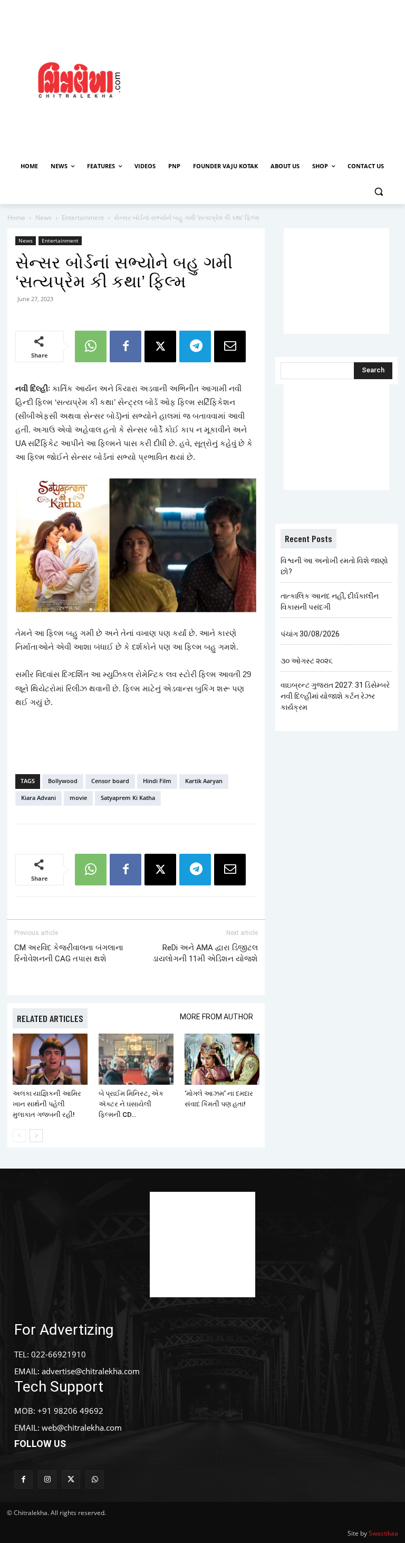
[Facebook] (125, 346)
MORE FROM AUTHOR (216, 1016)
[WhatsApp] (91, 346)
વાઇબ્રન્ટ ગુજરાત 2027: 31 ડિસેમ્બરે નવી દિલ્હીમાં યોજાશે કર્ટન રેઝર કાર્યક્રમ (335, 696)
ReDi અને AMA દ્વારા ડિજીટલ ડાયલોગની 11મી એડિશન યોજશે (205, 953)
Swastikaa (383, 1533)
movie (78, 798)
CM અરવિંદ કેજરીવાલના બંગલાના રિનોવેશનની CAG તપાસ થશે (68, 953)
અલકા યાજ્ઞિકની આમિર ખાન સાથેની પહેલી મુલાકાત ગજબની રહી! (47, 1103)
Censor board (110, 781)
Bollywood (63, 781)
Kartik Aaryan (204, 781)
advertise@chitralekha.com (91, 1371)
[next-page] (36, 1135)
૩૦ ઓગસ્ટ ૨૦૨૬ (307, 661)
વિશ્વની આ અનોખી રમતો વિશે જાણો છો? (334, 566)
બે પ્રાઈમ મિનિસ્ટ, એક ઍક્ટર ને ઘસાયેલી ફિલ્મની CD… (131, 1103)
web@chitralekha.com (82, 1427)
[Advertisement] (282, 78)
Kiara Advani (38, 798)
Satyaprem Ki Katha (128, 798)
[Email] (230, 346)
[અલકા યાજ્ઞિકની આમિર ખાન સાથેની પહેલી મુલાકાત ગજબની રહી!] (50, 1059)
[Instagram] (47, 1479)
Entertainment (83, 217)
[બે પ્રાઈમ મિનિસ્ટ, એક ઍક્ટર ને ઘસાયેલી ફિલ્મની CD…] (136, 1059)
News (43, 217)
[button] (378, 191)
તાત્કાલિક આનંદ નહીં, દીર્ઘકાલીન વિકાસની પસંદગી (330, 601)
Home (16, 217)
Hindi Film (157, 781)
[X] (160, 346)
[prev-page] (19, 1135)
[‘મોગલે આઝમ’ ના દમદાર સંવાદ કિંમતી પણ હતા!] (222, 1059)
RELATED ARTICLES (50, 1018)
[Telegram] (195, 346)
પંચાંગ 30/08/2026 (310, 634)
